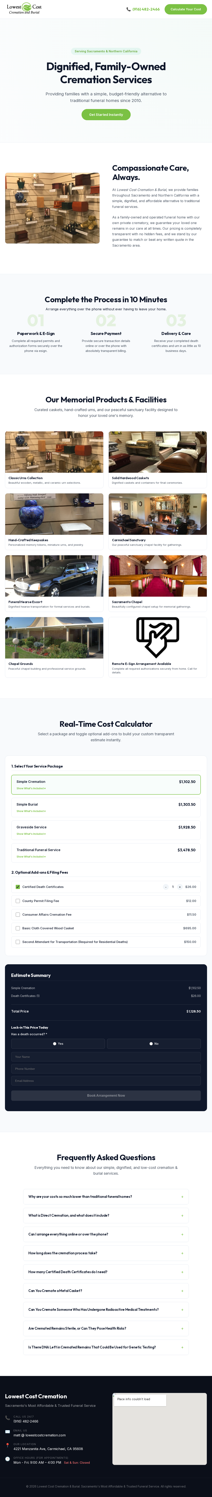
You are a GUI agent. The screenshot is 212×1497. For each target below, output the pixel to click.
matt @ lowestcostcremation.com (39, 1435)
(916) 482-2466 (25, 1421)
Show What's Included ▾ (31, 788)
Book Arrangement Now (106, 1095)
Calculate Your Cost (186, 9)
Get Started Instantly (106, 115)
